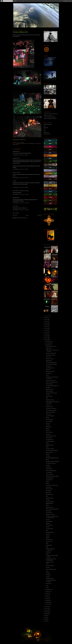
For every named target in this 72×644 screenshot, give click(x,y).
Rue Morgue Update (50, 578)
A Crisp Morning (49, 525)
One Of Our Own (49, 512)
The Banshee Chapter (50, 399)
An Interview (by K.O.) (48, 115)
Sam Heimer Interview (50, 367)
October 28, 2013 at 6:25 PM (20, 169)
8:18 (44, 129)
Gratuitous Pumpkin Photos (51, 470)
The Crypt (48, 519)
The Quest (48, 573)
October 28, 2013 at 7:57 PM (20, 177)
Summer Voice (46, 132)
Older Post (40, 215)
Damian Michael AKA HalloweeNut (19, 190)
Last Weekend (48, 373)
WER (47, 547)
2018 (46, 330)
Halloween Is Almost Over (51, 346)
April (47, 598)
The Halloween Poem (48, 124)
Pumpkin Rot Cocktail (50, 514)
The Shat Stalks (49, 545)
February (48, 602)
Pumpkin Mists (49, 360)
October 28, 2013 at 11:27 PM (20, 202)
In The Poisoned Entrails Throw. (52, 485)
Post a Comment (16, 213)
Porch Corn (48, 534)
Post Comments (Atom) (22, 217)
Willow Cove (15, 172)
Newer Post (15, 215)
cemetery (18, 143)
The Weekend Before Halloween (52, 385)
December (48, 341)
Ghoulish (48, 536)
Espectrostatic (48, 510)
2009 (46, 611)
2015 (46, 335)
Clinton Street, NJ (49, 432)
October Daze (48, 487)
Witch (47, 543)
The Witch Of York (49, 528)
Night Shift (46, 127)
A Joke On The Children (50, 412)
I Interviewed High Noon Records (50, 118)
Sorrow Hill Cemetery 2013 (51, 353)
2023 (46, 323)
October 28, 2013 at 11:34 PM (20, 209)
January (48, 604)
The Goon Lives (49, 541)
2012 (46, 606)
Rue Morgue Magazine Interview (52, 457)
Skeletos (47, 481)
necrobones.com (31, 143)
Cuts (44, 130)
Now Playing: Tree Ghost (50, 463)
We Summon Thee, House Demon (52, 476)
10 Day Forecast (49, 437)
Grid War (47, 567)
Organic (47, 505)
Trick (45, 126)
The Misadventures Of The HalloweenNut (51, 559)
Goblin (47, 563)
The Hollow (48, 387)
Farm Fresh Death (49, 406)
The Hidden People (49, 532)
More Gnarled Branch (50, 501)
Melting (47, 537)
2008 (46, 613)
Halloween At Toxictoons (51, 380)
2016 (46, 334)
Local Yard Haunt (49, 421)
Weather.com (48, 404)
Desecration (48, 423)
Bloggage (48, 523)
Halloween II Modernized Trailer (52, 509)
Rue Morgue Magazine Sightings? (52, 461)
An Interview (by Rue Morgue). (50, 116)
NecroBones (15, 158)
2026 (46, 317)
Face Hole (48, 425)
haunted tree (24, 143)
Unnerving (48, 456)
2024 (46, 321)
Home (27, 215)
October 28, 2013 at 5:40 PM (20, 155)
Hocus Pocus (48, 492)
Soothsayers (48, 369)
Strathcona (48, 430)
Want (47, 398)
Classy (47, 571)
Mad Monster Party (49, 494)
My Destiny (48, 574)
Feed (47, 496)
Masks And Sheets (49, 391)
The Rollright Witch (50, 478)
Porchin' (47, 459)
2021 (46, 326)
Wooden (47, 417)
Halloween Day (49, 348)
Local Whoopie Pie (49, 419)
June (47, 594)
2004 (46, 621)
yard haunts (15, 144)
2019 (46, 328)
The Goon (48, 576)
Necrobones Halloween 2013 (20, 32)
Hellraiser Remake (49, 383)
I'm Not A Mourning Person (51, 569)
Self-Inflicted (48, 467)
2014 (46, 337)
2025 (46, 319)
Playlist (47, 375)
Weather (47, 553)
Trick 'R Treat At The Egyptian (52, 450)
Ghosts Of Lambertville (50, 371)
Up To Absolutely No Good (51, 410)
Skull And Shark (49, 396)
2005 (46, 619)
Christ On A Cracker (50, 358)
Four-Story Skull (49, 479)
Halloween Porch (49, 489)
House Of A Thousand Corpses (52, 382)
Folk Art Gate (48, 583)
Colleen (14, 206)
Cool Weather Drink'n (50, 441)
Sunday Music (48, 426)
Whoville (48, 428)
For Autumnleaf (49, 472)
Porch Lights (48, 552)
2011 (46, 608)
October (48, 344)
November (48, 343)
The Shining (48, 366)
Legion (47, 443)
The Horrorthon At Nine (50, 355)
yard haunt (38, 143)
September (48, 589)
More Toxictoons (49, 468)
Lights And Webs (49, 452)
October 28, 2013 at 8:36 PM (20, 187)
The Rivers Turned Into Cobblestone (50, 549)
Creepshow (48, 465)
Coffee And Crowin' (50, 474)
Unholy (47, 587)
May (47, 596)
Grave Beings (48, 490)
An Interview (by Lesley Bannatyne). (51, 113)
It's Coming (48, 356)
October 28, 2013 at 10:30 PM (20, 194)
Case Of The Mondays (50, 415)
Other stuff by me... (47, 134)
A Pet (47, 530)
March (47, 600)
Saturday (47, 483)
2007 (46, 615)
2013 (46, 339)
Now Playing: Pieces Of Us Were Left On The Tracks (52, 517)
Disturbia (48, 526)
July (47, 593)
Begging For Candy (50, 389)
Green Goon (48, 434)
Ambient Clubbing (49, 498)
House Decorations (49, 539)
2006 (46, 617)
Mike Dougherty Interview (51, 436)
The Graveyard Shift (50, 448)
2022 (46, 325)
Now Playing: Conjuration (51, 408)
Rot (13, 180)
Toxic (47, 585)
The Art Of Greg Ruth (50, 565)
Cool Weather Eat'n (49, 439)
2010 (46, 610)
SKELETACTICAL (49, 503)
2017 (46, 332)
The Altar (48, 454)
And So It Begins (49, 521)
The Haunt (48, 499)
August (47, 591)
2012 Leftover (48, 414)
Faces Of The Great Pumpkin (51, 364)
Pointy (47, 446)
